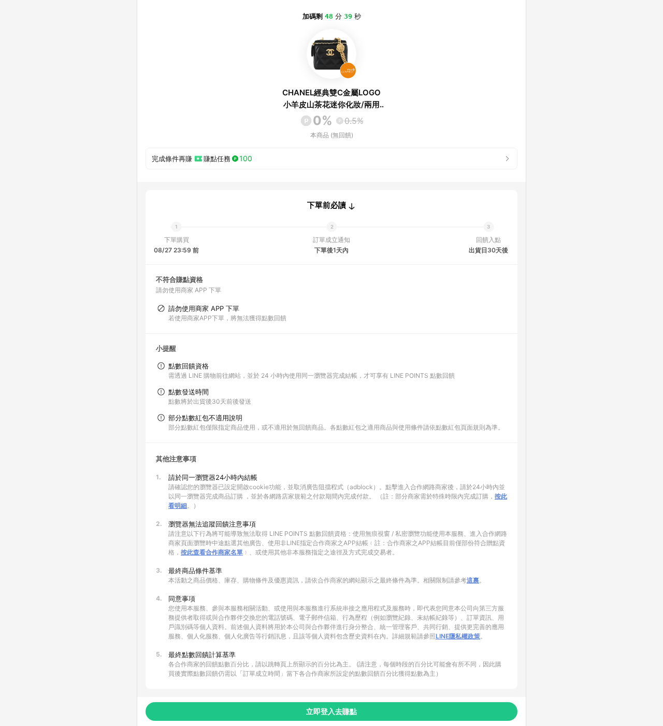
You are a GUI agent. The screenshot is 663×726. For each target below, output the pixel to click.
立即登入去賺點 (331, 711)
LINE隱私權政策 (458, 636)
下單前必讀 (326, 205)
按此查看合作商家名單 (212, 552)
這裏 (473, 580)
